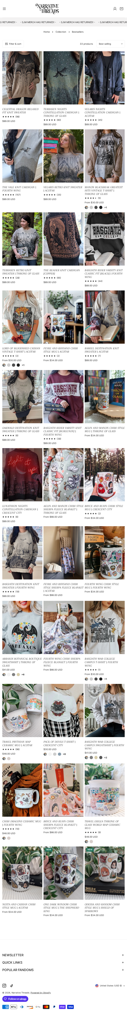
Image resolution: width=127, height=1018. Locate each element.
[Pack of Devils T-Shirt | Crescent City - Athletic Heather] (55, 754)
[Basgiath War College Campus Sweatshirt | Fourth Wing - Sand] (96, 757)
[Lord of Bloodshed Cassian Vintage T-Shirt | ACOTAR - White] (4, 365)
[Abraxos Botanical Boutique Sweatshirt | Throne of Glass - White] (4, 674)
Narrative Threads (20, 992)
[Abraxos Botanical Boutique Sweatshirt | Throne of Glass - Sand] (18, 674)
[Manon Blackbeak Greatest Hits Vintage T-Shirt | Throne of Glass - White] (86, 207)
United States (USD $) (111, 985)
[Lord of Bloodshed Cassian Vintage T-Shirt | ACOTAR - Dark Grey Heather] (13, 365)
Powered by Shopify (41, 992)
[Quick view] (36, 101)
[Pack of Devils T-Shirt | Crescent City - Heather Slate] (59, 754)
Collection (61, 31)
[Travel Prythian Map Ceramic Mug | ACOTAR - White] (4, 758)
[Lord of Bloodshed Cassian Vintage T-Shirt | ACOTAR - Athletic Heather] (9, 365)
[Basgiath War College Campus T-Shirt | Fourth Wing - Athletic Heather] (91, 679)
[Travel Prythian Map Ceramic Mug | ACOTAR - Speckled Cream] (9, 758)
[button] (121, 8)
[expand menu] (4, 8)
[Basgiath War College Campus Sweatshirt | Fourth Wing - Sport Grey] (91, 757)
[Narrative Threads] (47, 9)
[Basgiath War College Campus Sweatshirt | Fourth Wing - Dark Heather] (101, 757)
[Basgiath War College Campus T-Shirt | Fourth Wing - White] (86, 679)
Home (46, 31)
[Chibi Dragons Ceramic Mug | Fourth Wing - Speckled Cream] (9, 838)
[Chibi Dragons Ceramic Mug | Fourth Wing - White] (4, 838)
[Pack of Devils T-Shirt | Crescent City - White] (45, 754)
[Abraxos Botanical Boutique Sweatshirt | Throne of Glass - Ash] (9, 674)
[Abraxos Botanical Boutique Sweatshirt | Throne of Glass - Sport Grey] (13, 674)
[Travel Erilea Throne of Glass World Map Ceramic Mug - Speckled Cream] (91, 841)
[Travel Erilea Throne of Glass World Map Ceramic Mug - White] (86, 841)
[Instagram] (4, 986)
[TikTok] (12, 985)
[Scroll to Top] (121, 1001)
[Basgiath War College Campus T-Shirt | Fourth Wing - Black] (101, 679)
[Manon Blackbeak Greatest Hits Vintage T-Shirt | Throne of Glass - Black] (101, 207)
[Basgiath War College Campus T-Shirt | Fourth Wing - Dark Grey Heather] (96, 679)
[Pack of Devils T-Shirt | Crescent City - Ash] (50, 754)
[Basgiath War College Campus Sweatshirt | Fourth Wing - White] (86, 757)
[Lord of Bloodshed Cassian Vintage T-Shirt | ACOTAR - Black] (18, 365)
